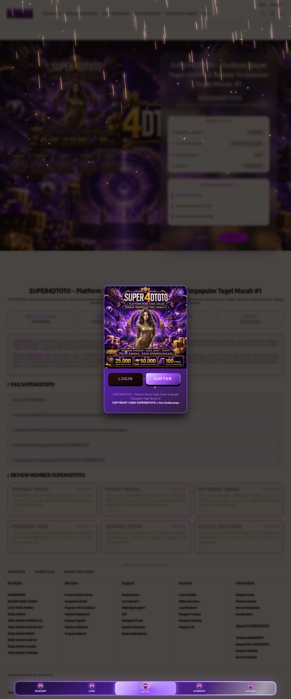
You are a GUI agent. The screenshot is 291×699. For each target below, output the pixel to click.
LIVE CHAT (250, 691)
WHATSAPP (40, 691)
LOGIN (125, 379)
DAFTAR (163, 379)
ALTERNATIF (199, 691)
